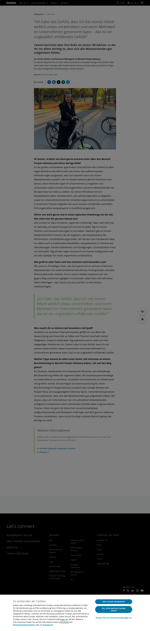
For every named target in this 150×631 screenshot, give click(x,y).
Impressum (48, 625)
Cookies (64, 622)
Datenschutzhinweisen (24, 625)
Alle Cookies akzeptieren (114, 601)
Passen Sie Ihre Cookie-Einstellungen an (114, 618)
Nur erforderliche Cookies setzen (114, 609)
